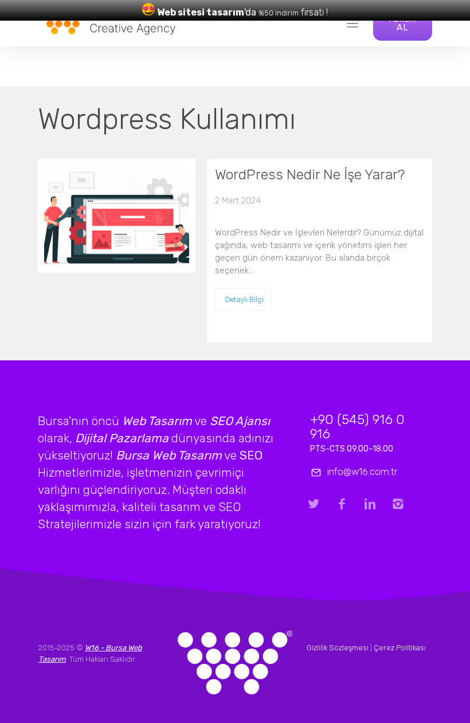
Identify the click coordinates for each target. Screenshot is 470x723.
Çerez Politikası (400, 647)
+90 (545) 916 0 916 (357, 426)
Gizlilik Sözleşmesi (338, 647)
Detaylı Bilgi (244, 299)
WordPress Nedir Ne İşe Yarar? (310, 174)
